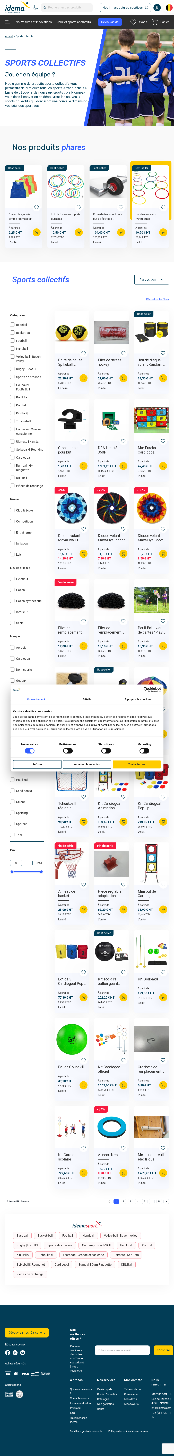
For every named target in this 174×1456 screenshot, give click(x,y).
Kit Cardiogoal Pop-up (149, 805)
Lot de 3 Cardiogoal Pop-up (71, 981)
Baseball (22, 325)
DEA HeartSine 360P (110, 450)
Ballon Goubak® (71, 1067)
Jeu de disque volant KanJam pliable (150, 362)
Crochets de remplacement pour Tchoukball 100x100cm (150, 1069)
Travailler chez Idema (78, 1420)
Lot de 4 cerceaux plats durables (65, 216)
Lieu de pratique (20, 567)
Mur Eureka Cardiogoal (147, 450)
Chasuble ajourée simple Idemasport (20, 216)
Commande (131, 1394)
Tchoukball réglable (67, 805)
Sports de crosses (28, 377)
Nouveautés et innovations (34, 22)
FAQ (72, 1413)
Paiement (75, 1408)
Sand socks (24, 791)
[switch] (68, 751)
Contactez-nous (79, 1398)
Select (20, 802)
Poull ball (22, 780)
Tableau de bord (133, 1389)
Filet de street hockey (109, 362)
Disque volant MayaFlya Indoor (111, 538)
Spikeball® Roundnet (30, 449)
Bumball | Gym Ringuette (95, 1264)
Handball (22, 348)
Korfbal (21, 405)
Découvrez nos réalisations (26, 1332)
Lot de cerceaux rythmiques (145, 216)
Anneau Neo (108, 1155)
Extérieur (22, 579)
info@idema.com (161, 1408)
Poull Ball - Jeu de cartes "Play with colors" (150, 630)
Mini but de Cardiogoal (147, 893)
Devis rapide (104, 1389)
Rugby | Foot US (26, 369)
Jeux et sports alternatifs (74, 22)
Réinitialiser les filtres (157, 299)
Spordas (21, 824)
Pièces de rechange (29, 486)
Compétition (24, 521)
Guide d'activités (107, 1394)
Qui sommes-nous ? (81, 1391)
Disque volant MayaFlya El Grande (69, 538)
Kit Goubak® (148, 979)
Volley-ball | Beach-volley (120, 1235)
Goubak (21, 680)
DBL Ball (21, 478)
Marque (15, 636)
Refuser (37, 764)
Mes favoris (131, 1404)
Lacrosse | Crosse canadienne (83, 1255)
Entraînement (25, 532)
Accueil (9, 36)
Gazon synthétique (29, 601)
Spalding (22, 813)
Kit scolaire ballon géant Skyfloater (108, 981)
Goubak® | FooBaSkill (96, 1245)
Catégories (17, 315)
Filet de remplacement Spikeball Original (109, 630)
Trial (19, 835)
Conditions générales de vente (86, 1431)
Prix (12, 850)
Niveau (14, 499)
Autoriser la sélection (87, 764)
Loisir (19, 554)
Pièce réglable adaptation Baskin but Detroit (109, 893)
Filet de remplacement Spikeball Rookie (71, 630)
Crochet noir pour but (68, 450)
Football (21, 340)
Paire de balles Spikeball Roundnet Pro (70, 362)
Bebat (100, 1409)
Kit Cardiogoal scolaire (70, 1157)
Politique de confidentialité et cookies (128, 1431)
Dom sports (24, 669)
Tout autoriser (136, 764)
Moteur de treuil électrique (151, 1157)
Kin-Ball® (22, 413)
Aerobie (21, 647)
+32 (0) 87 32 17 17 (161, 1415)
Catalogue (103, 1399)
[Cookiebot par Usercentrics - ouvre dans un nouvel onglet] (146, 689)
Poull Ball (22, 397)
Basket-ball (23, 333)
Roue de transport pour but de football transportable (107, 217)
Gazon (20, 590)
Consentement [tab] (36, 699)
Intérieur (22, 612)
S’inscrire (163, 1350)
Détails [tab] (87, 699)
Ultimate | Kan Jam (28, 441)
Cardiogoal (23, 457)
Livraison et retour (81, 1403)
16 (159, 1201)
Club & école (24, 510)
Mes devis (130, 1399)
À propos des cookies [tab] (138, 699)
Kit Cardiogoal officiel (109, 1069)
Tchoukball (23, 421)
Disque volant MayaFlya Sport (150, 538)
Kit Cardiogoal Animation (109, 805)
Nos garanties (105, 1404)
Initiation (22, 543)
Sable (20, 623)
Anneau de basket (66, 893)
